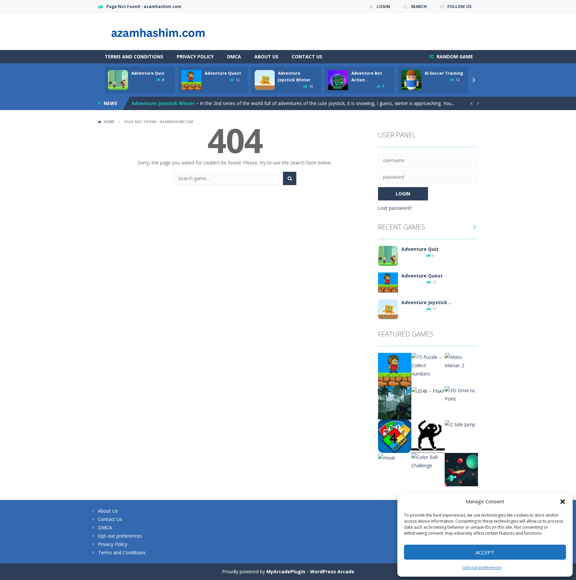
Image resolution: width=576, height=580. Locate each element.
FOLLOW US (459, 6)
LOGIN (383, 6)
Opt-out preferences (481, 567)
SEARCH (419, 6)
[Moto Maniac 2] (461, 361)
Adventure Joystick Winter (163, 103)
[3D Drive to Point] (461, 394)
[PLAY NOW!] (118, 79)
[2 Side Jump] (460, 424)
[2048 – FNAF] (428, 390)
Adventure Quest (223, 73)
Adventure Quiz (147, 73)
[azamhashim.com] (164, 31)
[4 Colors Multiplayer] (394, 436)
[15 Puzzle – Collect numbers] (428, 365)
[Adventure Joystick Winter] (388, 309)
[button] (562, 501)
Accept (485, 552)
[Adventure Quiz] (388, 255)
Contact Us (307, 56)
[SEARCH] (289, 178)
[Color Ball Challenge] (428, 461)
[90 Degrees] (461, 469)
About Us (266, 56)
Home (109, 121)
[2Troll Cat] (428, 436)
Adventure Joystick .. (426, 302)
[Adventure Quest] (388, 282)
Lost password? (395, 208)
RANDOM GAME (454, 56)
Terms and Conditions (134, 56)
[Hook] (386, 457)
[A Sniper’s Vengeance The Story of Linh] (394, 402)
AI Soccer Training (444, 73)
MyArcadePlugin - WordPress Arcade (310, 571)
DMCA (234, 56)
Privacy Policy (195, 56)
